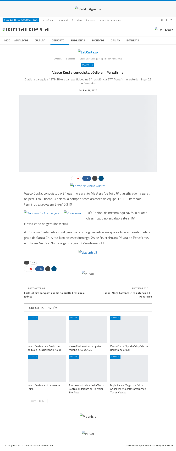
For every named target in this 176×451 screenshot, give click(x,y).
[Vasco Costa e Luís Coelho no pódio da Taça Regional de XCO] (47, 329)
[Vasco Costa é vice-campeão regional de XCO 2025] (88, 329)
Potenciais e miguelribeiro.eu (159, 445)
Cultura (40, 40)
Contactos (91, 20)
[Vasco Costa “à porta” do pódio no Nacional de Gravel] (129, 329)
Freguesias (78, 40)
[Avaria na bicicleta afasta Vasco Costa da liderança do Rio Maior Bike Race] (88, 368)
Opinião (115, 40)
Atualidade (21, 40)
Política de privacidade (110, 20)
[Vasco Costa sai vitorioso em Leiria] (47, 368)
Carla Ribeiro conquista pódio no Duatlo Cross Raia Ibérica (54, 295)
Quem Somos (48, 20)
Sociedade (98, 40)
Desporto (58, 40)
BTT (33, 262)
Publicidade (63, 20)
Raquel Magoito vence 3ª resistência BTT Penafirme (127, 295)
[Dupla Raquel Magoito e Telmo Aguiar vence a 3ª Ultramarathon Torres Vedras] (129, 368)
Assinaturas (78, 20)
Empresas (132, 40)
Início (7, 40)
